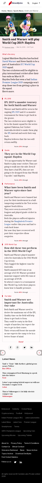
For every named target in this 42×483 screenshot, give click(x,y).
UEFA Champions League (11, 431)
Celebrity (15, 409)
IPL (9, 133)
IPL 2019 (15, 112)
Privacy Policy (16, 443)
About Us (5, 443)
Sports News (18, 11)
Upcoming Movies (9, 435)
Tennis (16, 426)
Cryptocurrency (8, 413)
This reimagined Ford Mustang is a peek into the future (19, 374)
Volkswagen (7, 396)
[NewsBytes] (16, 3)
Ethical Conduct (18, 447)
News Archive (32, 450)
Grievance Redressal (10, 450)
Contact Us (6, 447)
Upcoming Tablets (25, 435)
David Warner (9, 61)
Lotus (4, 387)
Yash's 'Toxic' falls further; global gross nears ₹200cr (19, 365)
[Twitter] (24, 347)
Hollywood (28, 413)
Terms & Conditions (31, 443)
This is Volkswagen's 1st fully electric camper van (18, 392)
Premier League (30, 422)
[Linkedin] (31, 347)
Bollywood (6, 409)
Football (19, 413)
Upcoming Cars (29, 431)
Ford (4, 378)
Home (4, 11)
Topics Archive (7, 454)
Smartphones (7, 426)
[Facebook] (10, 347)
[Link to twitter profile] (15, 462)
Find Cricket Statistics (10, 457)
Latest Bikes (6, 422)
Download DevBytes (23, 454)
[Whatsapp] (17, 347)
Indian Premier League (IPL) (12, 418)
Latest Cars (17, 422)
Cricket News (26, 409)
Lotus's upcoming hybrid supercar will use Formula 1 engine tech (21, 383)
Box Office (6, 369)
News (10, 11)
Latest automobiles (32, 418)
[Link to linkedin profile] (21, 462)
